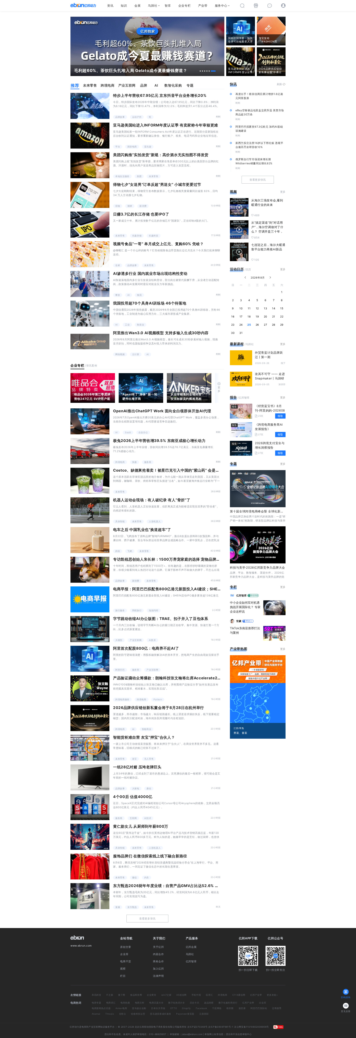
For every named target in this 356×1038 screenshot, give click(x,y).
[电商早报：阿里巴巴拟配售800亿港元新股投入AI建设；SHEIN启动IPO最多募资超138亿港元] (89, 599)
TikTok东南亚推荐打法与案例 (245, 630)
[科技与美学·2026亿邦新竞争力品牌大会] (258, 544)
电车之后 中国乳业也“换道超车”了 (142, 529)
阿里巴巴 (120, 669)
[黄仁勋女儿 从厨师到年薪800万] (89, 837)
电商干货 (125, 961)
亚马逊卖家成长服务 (160, 1013)
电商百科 (139, 1002)
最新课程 (237, 344)
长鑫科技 (153, 235)
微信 (134, 877)
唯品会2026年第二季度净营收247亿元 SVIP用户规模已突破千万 (92, 398)
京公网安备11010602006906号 (251, 1026)
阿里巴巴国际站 (258, 1008)
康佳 (148, 788)
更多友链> (272, 994)
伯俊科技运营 (138, 1013)
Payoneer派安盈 (185, 1013)
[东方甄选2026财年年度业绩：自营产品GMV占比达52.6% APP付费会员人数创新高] (89, 896)
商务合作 (158, 961)
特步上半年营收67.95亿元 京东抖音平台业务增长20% (160, 95)
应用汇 (209, 994)
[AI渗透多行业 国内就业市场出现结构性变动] (89, 284)
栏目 (123, 975)
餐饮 (117, 295)
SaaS (128, 432)
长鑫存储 (137, 235)
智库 (168, 5)
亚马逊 (147, 146)
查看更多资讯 (147, 918)
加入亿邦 (158, 968)
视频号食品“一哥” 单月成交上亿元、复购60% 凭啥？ (158, 244)
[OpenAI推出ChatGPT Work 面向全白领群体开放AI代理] (89, 421)
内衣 (146, 877)
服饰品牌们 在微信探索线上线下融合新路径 (150, 856)
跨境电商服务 (122, 699)
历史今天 (194, 1002)
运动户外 (137, 117)
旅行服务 (120, 610)
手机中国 (196, 994)
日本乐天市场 (158, 1008)
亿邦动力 (74, 1026)
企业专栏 (184, 5)
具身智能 (120, 521)
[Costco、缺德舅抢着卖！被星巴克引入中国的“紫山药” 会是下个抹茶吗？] (89, 481)
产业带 (202, 5)
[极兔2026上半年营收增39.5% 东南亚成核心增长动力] (89, 451)
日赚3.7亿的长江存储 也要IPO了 (141, 214)
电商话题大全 (156, 1002)
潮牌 (129, 206)
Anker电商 (121, 1008)
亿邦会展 (191, 946)
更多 (219, 389)
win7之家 (166, 994)
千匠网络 (217, 1008)
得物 (117, 206)
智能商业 (146, 729)
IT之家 (109, 994)
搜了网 (121, 994)
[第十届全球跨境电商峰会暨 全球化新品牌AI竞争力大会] (258, 488)
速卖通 (242, 1008)
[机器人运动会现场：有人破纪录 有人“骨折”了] (89, 510)
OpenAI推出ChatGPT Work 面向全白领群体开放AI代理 (162, 411)
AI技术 (152, 640)
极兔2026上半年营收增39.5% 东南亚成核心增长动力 (159, 440)
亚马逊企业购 (139, 1008)
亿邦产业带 (256, 994)
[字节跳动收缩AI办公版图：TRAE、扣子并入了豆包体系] (89, 629)
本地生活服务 (122, 176)
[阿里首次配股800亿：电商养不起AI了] (89, 659)
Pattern (158, 699)
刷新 (279, 84)
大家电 (135, 788)
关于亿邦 (158, 946)
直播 (117, 907)
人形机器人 (155, 521)
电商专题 (96, 1002)
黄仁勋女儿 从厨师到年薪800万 (140, 826)
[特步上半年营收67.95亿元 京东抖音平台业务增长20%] (89, 106)
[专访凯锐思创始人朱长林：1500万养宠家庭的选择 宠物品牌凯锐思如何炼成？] (89, 570)
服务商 (147, 462)
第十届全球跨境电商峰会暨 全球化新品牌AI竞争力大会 (267, 511)
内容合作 (158, 954)
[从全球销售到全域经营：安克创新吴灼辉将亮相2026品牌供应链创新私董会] (189, 388)
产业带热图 (238, 649)
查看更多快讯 (258, 179)
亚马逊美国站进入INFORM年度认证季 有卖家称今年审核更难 (165, 125)
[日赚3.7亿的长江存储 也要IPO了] (89, 225)
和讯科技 (96, 994)
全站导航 (126, 938)
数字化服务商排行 (228, 1002)
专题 (233, 464)
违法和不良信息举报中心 (239, 1034)
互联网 (133, 818)
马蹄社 (152, 5)
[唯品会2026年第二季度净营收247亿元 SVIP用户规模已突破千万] (92, 388)
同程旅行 (137, 610)
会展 (137, 5)
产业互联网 (136, 640)
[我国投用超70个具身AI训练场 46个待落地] (89, 314)
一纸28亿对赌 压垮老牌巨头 (137, 767)
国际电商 (132, 146)
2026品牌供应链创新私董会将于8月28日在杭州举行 (158, 707)
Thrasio (109, 1013)
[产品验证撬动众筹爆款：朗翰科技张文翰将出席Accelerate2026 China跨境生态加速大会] (89, 688)
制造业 (140, 324)
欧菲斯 (230, 1008)
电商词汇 (111, 1002)
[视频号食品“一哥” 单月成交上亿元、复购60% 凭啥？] (89, 254)
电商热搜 (125, 1002)
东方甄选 (132, 907)
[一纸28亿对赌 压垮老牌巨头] (89, 777)
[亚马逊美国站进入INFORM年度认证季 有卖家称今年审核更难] (89, 136)
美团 (139, 176)
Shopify (186, 1008)
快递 (134, 462)
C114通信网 (238, 994)
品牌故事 (120, 117)
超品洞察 (209, 1002)
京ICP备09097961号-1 (220, 1026)
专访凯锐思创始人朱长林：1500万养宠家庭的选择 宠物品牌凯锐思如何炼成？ (180, 559)
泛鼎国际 (204, 1013)
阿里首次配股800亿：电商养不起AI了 (146, 648)
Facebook (201, 1008)
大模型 (118, 640)
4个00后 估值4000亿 (132, 796)
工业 (127, 324)
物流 (139, 295)
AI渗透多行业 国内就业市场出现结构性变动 (150, 273)
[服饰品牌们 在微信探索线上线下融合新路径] (89, 866)
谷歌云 (122, 1013)
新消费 (142, 206)
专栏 (233, 587)
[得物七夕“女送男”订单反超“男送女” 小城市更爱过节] (89, 195)
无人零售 (149, 758)
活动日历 (237, 269)
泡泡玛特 (153, 610)
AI (128, 295)
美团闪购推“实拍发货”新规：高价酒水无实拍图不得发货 (160, 155)
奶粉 (117, 551)
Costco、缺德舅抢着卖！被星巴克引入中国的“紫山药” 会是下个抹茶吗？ (176, 470)
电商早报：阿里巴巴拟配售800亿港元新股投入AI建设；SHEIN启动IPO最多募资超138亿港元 (193, 589)
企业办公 (143, 432)
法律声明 (158, 975)
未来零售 (153, 176)
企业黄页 (151, 994)
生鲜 (117, 265)
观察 (123, 968)
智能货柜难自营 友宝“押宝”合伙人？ (144, 737)
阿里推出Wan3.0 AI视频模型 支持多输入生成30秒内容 (161, 333)
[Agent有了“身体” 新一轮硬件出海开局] (141, 388)
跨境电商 (120, 462)
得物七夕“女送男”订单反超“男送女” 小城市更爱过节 (157, 184)
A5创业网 (181, 994)
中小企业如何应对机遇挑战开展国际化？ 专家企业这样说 (245, 607)
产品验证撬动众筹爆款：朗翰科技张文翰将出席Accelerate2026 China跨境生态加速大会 (190, 678)
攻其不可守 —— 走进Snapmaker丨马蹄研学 (270, 378)
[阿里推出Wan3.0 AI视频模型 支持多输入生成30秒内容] (89, 343)
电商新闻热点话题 (101, 1008)
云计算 (135, 354)
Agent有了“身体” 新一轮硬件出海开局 (139, 396)
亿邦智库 (191, 961)
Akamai (96, 1013)
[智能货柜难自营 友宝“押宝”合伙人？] (89, 748)
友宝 (134, 758)
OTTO (173, 1008)
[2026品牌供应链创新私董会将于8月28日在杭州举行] (89, 718)
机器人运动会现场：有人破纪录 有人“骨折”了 (151, 500)
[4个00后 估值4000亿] (89, 807)
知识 (124, 5)
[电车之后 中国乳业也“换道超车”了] (89, 540)
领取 (280, 415)
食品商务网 (136, 994)
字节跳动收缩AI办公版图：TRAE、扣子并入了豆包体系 (160, 618)
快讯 (233, 84)
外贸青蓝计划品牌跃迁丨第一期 (269, 355)
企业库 (124, 954)
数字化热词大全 (176, 1002)
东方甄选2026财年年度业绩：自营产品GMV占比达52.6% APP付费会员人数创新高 (185, 886)
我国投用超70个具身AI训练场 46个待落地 (149, 303)
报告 (233, 397)
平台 (117, 146)
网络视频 (120, 354)
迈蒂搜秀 (276, 1008)
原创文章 (125, 946)
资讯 (110, 5)
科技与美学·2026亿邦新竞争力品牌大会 (257, 567)
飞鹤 (129, 551)
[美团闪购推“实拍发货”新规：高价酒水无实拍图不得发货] (89, 165)
